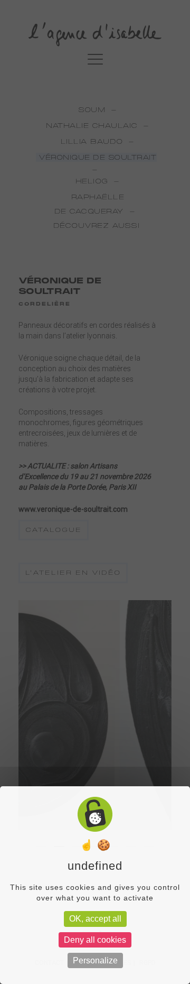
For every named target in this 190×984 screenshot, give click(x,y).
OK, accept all (95, 918)
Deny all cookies (95, 939)
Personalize (95, 960)
